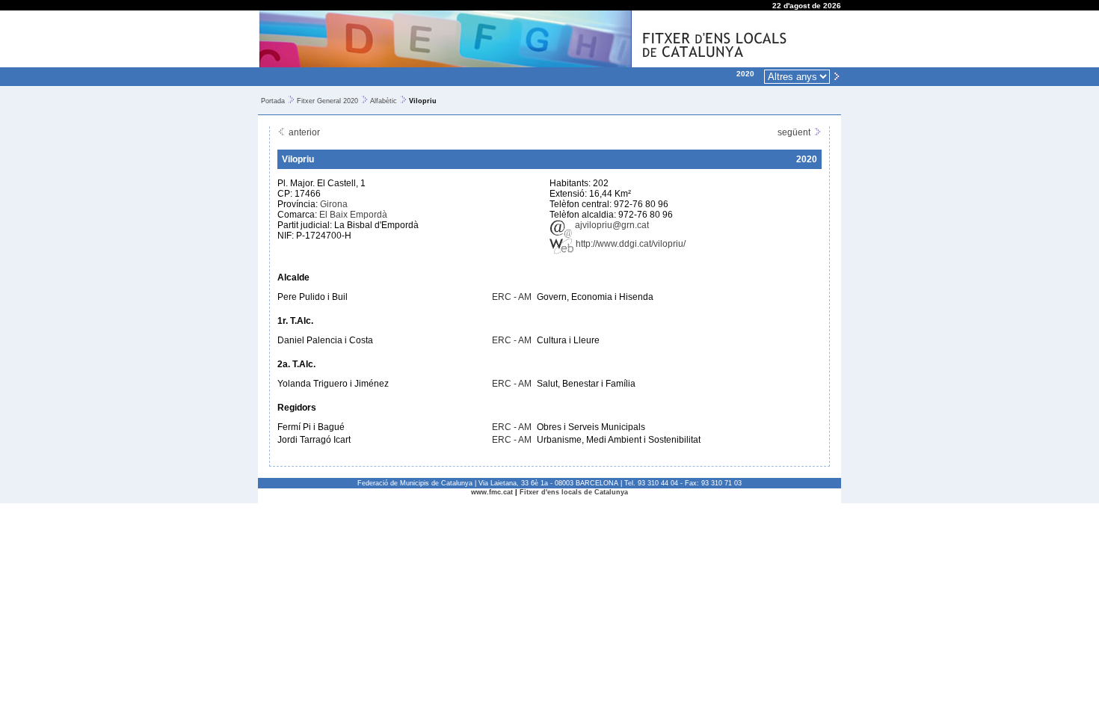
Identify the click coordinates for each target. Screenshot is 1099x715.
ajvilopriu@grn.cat (611, 225)
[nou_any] (836, 75)
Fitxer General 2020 (327, 101)
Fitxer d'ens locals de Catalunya (574, 492)
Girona (334, 204)
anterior (303, 132)
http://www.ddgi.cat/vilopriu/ (629, 244)
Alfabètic (383, 101)
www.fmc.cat (492, 492)
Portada (273, 101)
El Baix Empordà (353, 214)
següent (795, 132)
